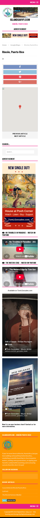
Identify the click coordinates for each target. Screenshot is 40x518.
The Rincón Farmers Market (11, 495)
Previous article (20, 134)
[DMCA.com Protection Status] (9, 500)
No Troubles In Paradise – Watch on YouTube (18, 233)
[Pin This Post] (20, 77)
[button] (20, 107)
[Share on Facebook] (20, 67)
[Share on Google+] (20, 82)
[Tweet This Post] (20, 72)
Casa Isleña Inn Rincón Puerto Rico (14, 488)
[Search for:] (20, 152)
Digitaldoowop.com (28, 514)
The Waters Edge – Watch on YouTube (21, 262)
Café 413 (5, 491)
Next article (20, 136)
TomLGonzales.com (24, 291)
